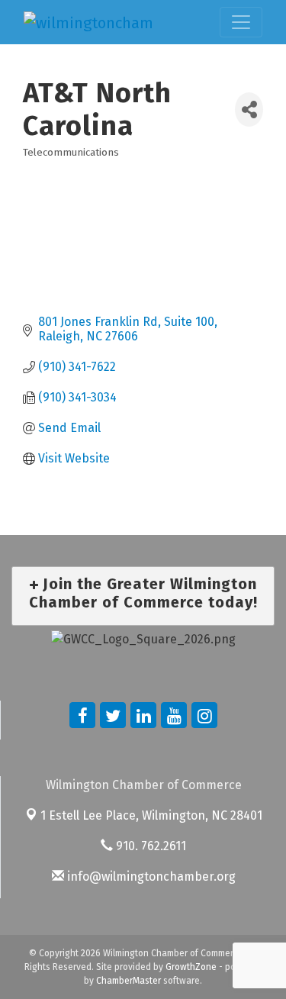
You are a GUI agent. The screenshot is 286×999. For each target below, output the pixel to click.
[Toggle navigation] (241, 22)
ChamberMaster (128, 980)
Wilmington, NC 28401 (151, 815)
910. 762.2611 (149, 846)
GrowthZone (191, 967)
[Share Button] (249, 109)
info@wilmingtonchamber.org (150, 876)
